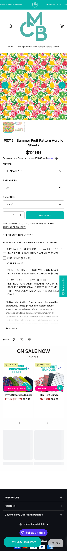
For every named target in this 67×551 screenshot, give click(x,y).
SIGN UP (33, 288)
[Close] (60, 237)
